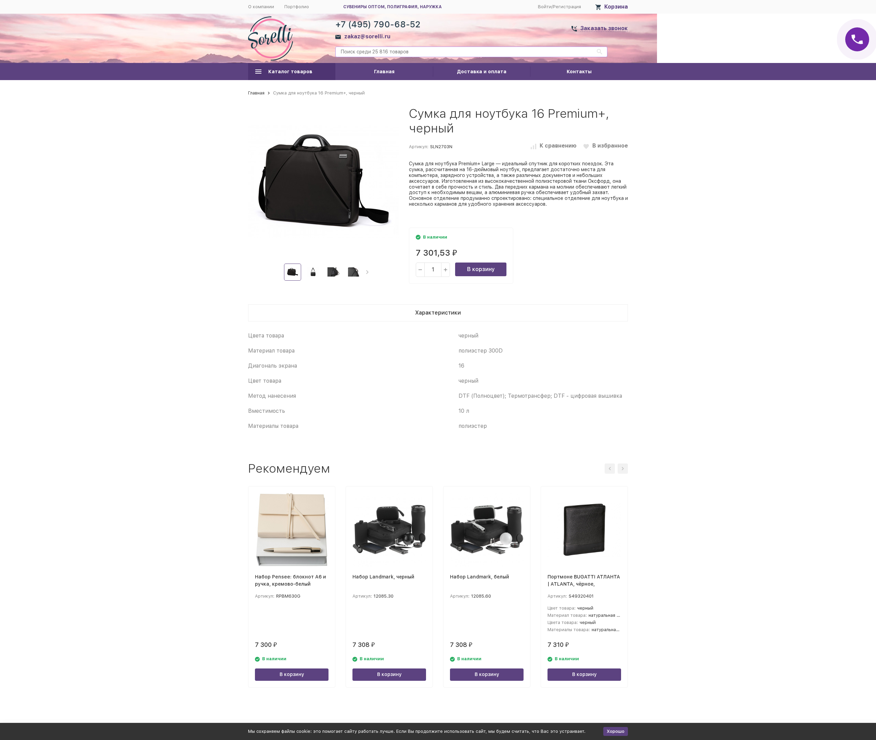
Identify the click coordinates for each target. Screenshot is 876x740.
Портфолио (296, 6)
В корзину (481, 269)
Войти (545, 6)
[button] (367, 272)
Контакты (579, 71)
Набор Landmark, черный (383, 576)
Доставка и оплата (481, 71)
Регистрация (567, 6)
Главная (384, 71)
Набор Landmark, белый (479, 576)
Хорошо (615, 731)
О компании (261, 6)
